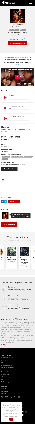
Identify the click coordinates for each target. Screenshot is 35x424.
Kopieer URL (12, 201)
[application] (17, 97)
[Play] (5, 97)
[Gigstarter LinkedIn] (19, 397)
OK (11, 419)
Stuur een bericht (9, 224)
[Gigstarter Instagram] (15, 397)
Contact (3, 393)
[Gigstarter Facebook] (2, 397)
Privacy (24, 405)
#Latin (10, 29)
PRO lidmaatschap (6, 365)
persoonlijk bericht (15, 48)
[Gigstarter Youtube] (6, 397)
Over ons (3, 388)
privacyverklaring (6, 414)
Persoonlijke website (9, 169)
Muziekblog (4, 391)
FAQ (2, 362)
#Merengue (23, 29)
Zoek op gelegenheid (7, 382)
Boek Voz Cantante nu (7, 345)
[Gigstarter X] (11, 397)
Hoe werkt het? (5, 374)
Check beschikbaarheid (17, 43)
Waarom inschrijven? (7, 357)
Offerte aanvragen (6, 377)
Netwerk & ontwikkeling (7, 367)
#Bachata (16, 29)
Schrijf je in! (4, 360)
